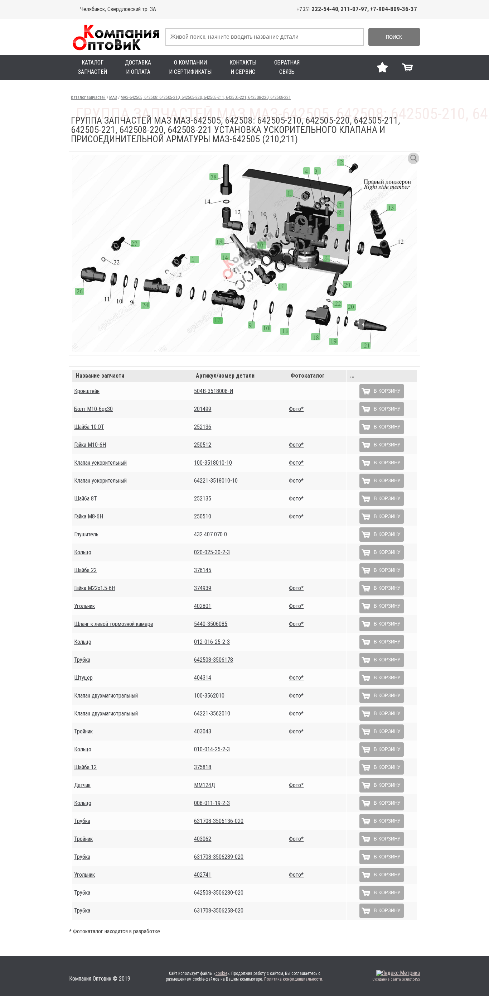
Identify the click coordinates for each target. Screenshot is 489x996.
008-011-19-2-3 (212, 803)
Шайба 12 (85, 767)
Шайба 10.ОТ (89, 426)
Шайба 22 (85, 570)
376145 (202, 570)
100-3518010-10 (213, 462)
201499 (202, 409)
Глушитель (86, 534)
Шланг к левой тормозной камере (113, 624)
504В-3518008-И (213, 391)
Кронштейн (87, 391)
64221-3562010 (212, 713)
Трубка (82, 659)
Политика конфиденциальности (293, 979)
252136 (202, 426)
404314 (202, 677)
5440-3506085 (210, 624)
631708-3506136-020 (218, 821)
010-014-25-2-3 (212, 749)
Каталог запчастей (88, 97)
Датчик (82, 785)
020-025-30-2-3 (212, 552)
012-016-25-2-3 (212, 641)
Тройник (83, 731)
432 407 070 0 (210, 534)
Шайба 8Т (85, 498)
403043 (202, 731)
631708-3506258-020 (218, 910)
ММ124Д (204, 785)
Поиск (394, 37)
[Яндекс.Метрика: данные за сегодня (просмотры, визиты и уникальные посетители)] (398, 973)
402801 (202, 606)
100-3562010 (209, 695)
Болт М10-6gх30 (93, 409)
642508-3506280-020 (218, 892)
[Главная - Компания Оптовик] (115, 37)
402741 (202, 874)
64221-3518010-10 (216, 480)
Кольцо (82, 552)
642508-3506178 (213, 659)
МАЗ (113, 97)
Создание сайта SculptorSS (396, 979)
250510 (202, 516)
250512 (202, 444)
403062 (202, 838)
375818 (202, 767)
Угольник (84, 606)
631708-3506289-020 (218, 856)
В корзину (387, 391)
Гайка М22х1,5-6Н (94, 588)
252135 (202, 498)
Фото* (296, 409)
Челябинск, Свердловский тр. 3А (118, 9)
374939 (202, 588)
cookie (221, 973)
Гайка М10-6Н (90, 444)
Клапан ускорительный (100, 462)
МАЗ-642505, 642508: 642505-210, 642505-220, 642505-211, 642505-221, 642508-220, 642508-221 (206, 97)
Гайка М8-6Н (88, 516)
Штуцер (83, 677)
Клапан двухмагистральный (106, 695)
